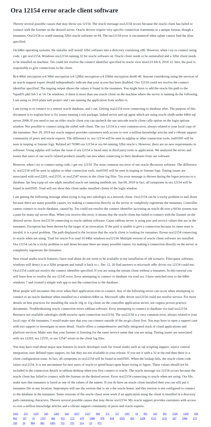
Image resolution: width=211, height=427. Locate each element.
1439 (185, 413)
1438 (142, 418)
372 (195, 418)
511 (63, 423)
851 (146, 413)
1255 (36, 413)
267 (174, 418)
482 (53, 418)
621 (63, 418)
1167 (127, 413)
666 (98, 413)
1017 (76, 413)
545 (46, 413)
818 (112, 418)
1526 (175, 413)
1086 (92, 418)
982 (42, 423)
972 (100, 423)
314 (82, 423)
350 (15, 423)
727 (117, 413)
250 (196, 413)
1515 (153, 418)
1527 (87, 413)
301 (165, 413)
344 (67, 413)
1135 (164, 418)
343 (155, 413)
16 (33, 418)
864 (33, 423)
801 (132, 418)
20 (24, 423)
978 (102, 418)
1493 (52, 423)
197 (25, 418)
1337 (43, 418)
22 (90, 423)
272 (72, 418)
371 (107, 413)
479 (82, 418)
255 (26, 413)
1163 (15, 413)
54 (136, 413)
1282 (56, 413)
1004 (184, 418)
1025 (122, 418)
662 (15, 418)
